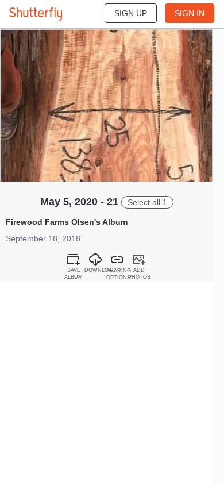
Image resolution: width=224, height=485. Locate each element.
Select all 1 (147, 202)
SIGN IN (189, 13)
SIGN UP (130, 13)
